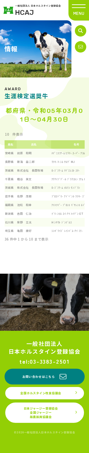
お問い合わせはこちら (38, 376)
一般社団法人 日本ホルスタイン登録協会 (38, 10)
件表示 (17, 134)
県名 (11, 144)
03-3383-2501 (50, 361)
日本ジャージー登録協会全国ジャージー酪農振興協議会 (41, 412)
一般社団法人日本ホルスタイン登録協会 (44, 347)
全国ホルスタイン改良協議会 (40, 393)
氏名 (34, 144)
